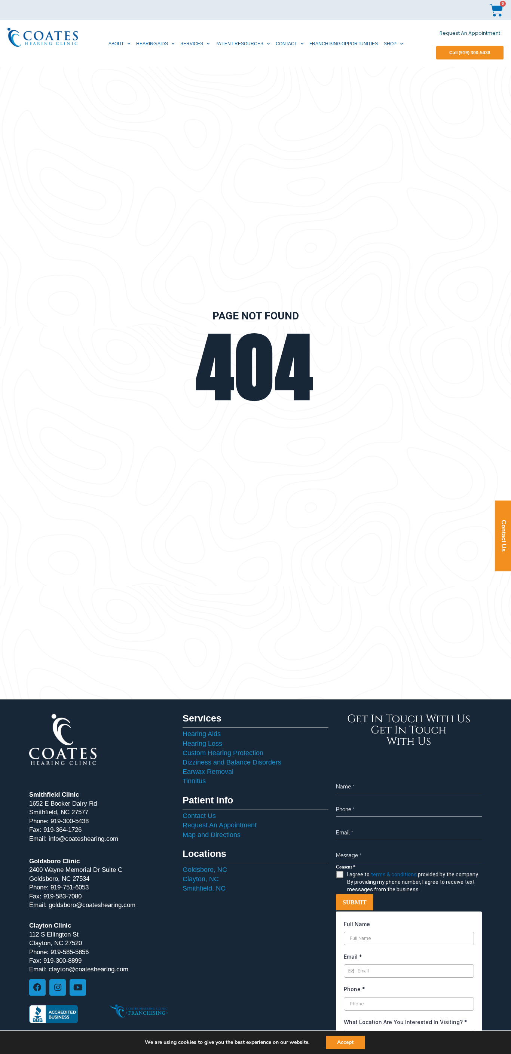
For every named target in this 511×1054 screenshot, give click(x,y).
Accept (345, 1042)
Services (191, 43)
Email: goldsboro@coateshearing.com (82, 905)
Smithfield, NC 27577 (58, 812)
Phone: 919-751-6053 (59, 887)
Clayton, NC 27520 (55, 943)
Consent (345, 867)
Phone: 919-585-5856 (59, 952)
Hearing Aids (152, 43)
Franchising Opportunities (343, 43)
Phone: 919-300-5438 (59, 821)
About (116, 43)
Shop (390, 43)
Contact (286, 43)
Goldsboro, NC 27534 (59, 878)
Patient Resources (239, 43)
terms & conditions (394, 874)
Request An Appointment (470, 33)
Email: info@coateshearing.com (73, 838)
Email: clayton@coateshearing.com (78, 969)
